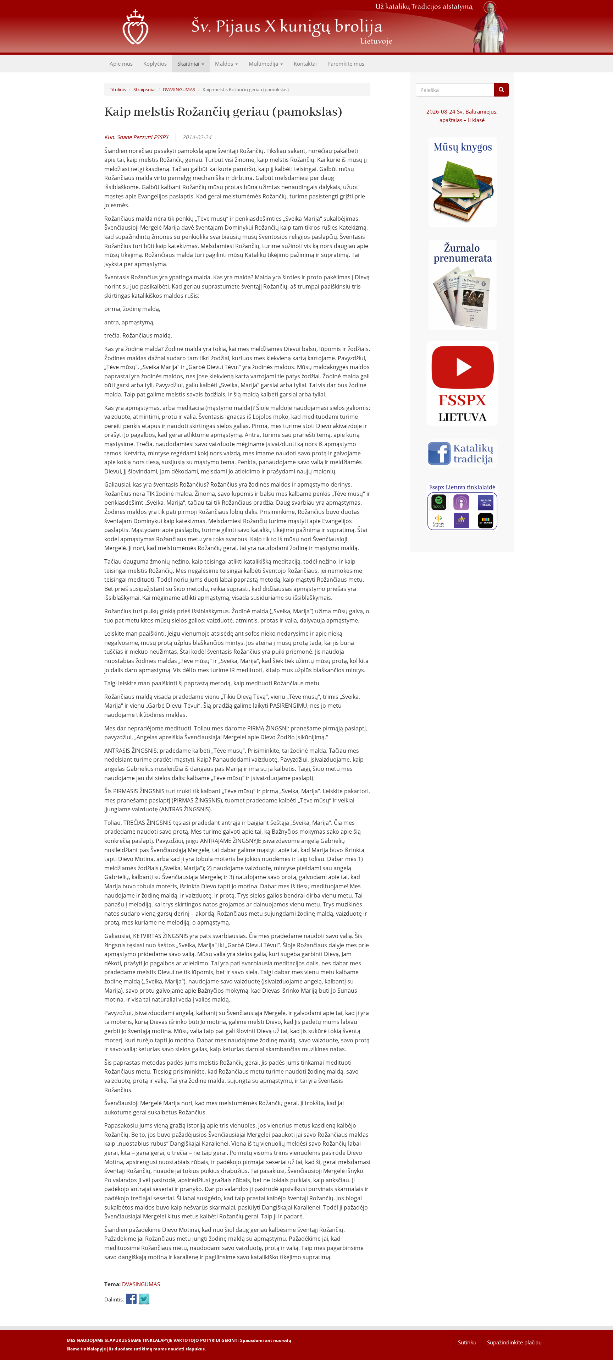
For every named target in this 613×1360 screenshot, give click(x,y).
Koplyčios (155, 63)
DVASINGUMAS (179, 89)
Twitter (144, 1299)
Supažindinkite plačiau (514, 1342)
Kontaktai (305, 63)
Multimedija (264, 63)
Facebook (131, 1299)
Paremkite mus (345, 63)
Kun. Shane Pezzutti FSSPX (136, 137)
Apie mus (121, 63)
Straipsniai (144, 89)
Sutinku (467, 1342)
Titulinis (118, 89)
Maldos (224, 63)
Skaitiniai (189, 63)
